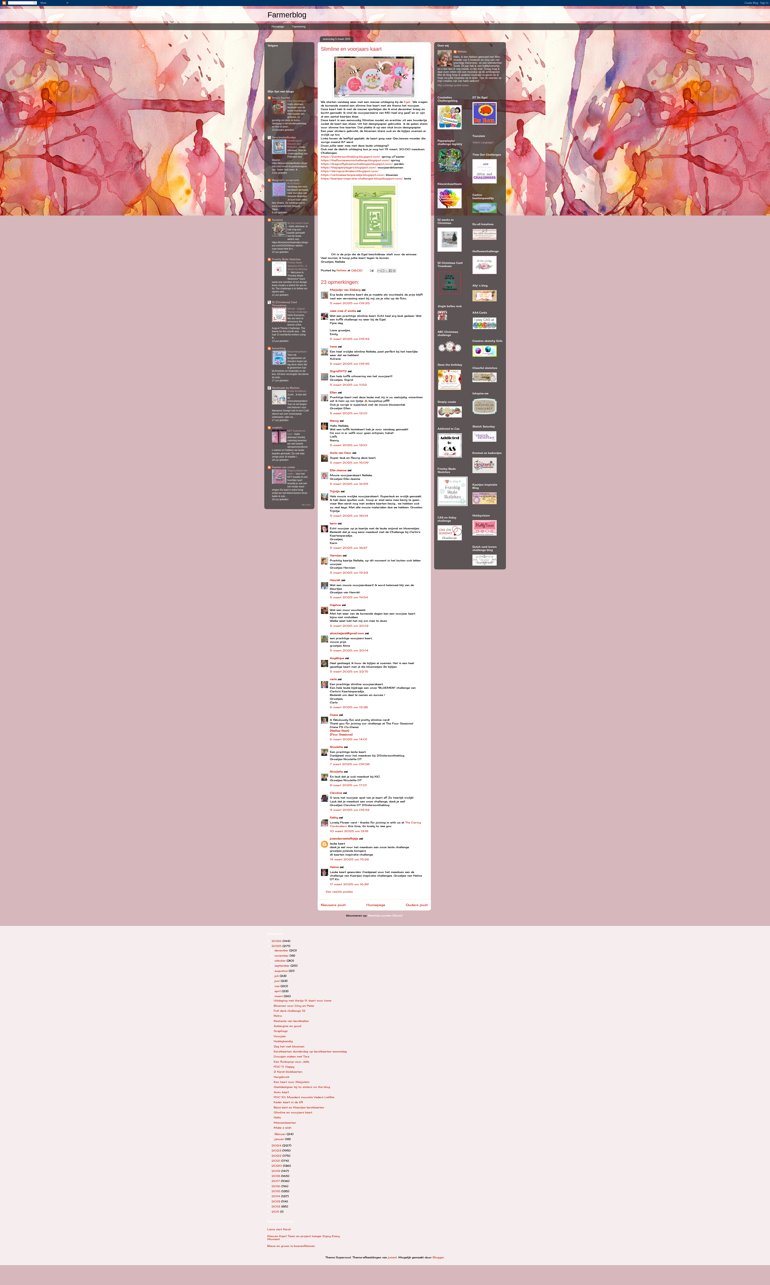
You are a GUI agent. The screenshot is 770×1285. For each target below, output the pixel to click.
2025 (277, 946)
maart (279, 996)
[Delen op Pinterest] (394, 271)
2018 (276, 1176)
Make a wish (282, 1127)
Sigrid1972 (338, 371)
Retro (278, 1015)
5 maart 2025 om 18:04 (349, 515)
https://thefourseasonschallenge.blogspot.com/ (355, 160)
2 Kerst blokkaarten (288, 1071)
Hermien (336, 555)
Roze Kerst (293, 183)
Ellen (333, 392)
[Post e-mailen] (372, 270)
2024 (277, 1145)
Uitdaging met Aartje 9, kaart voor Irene (302, 1000)
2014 (276, 1196)
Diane (334, 714)
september (283, 965)
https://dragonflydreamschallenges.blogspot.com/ (356, 163)
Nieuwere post (333, 905)
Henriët (335, 580)
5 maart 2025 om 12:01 (348, 413)
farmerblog (279, 348)
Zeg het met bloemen (289, 1046)
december (282, 950)
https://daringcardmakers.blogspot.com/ (349, 171)
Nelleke (462, 51)
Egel (407, 101)
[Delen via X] (387, 271)
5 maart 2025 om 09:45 (350, 363)
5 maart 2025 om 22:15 (349, 671)
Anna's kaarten (281, 97)
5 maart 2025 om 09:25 (350, 303)
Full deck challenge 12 (289, 1010)
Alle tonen (306, 505)
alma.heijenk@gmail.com (347, 633)
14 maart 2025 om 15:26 (349, 859)
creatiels (277, 427)
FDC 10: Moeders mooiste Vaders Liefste (304, 1097)
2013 (276, 1201)
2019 (276, 1171)
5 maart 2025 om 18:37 (348, 547)
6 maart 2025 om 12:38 (349, 707)
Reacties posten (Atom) (385, 915)
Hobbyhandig (283, 1041)
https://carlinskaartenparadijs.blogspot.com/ (352, 174)
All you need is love (298, 223)
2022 (277, 1155)
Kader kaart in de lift (288, 1102)
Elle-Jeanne (338, 470)
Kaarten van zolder (283, 467)
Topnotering (298, 26)
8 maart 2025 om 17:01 (348, 785)
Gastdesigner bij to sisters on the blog (302, 1087)
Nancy (334, 420)
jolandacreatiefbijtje (344, 838)
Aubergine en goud (287, 1026)
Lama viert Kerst (279, 1229)
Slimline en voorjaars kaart (293, 1112)
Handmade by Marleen (286, 387)
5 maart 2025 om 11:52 (348, 384)
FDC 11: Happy (284, 1066)
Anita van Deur (340, 452)
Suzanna (277, 219)
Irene (333, 346)
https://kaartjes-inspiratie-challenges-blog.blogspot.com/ (361, 178)
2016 (276, 1186)
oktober (281, 960)
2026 (277, 941)
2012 (276, 1206)
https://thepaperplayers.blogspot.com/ (348, 167)
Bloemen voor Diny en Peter (294, 1005)
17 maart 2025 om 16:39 (349, 884)
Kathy (334, 817)
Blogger (438, 1257)
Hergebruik (281, 1076)
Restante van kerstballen (291, 1021)
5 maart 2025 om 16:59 (349, 483)
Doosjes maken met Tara (291, 1056)
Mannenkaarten (285, 1122)
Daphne (335, 605)
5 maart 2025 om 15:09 (349, 462)
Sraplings (281, 1031)
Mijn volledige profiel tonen (453, 85)
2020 (277, 1165)
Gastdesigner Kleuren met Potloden (294, 144)
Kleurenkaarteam (297, 351)
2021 (276, 1160)
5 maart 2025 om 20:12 (349, 625)
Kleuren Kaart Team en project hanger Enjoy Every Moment (303, 1237)
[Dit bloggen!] (383, 271)
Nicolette (336, 746)
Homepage (278, 26)
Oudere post (417, 905)
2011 (276, 1211)
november (282, 955)
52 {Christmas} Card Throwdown (284, 304)
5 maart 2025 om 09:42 (350, 338)
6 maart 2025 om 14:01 (348, 739)
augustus (282, 970)
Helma (334, 867)
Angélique (337, 658)
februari (281, 1134)
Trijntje (335, 491)
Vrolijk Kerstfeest (296, 391)
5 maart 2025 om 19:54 (349, 597)
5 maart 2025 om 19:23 (349, 572)
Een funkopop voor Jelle (291, 1061)
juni (278, 980)
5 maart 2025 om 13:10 (348, 445)
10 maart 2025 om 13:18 (349, 831)
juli (277, 975)
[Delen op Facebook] (390, 271)
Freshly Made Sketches (286, 259)
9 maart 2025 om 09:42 (350, 809)
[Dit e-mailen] (379, 271)
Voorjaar (280, 1036)
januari (280, 1139)
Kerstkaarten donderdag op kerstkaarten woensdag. (310, 1051)
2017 (276, 1181)
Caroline (336, 792)
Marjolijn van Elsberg (345, 289)
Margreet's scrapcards (285, 180)
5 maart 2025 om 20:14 (349, 650)
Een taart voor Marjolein (291, 1081)
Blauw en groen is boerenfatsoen (291, 1246)
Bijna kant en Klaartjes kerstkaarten (299, 1107)
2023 (277, 1150)
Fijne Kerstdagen (297, 101)
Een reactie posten (339, 891)
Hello (277, 1117)
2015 (276, 1191)
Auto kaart (281, 1092)
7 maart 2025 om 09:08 (350, 764)
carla (333, 679)
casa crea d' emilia (343, 310)
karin (333, 523)
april (278, 991)
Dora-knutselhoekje (284, 137)
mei (278, 986)
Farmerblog (286, 15)
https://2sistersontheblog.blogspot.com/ (350, 156)
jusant (392, 1257)
